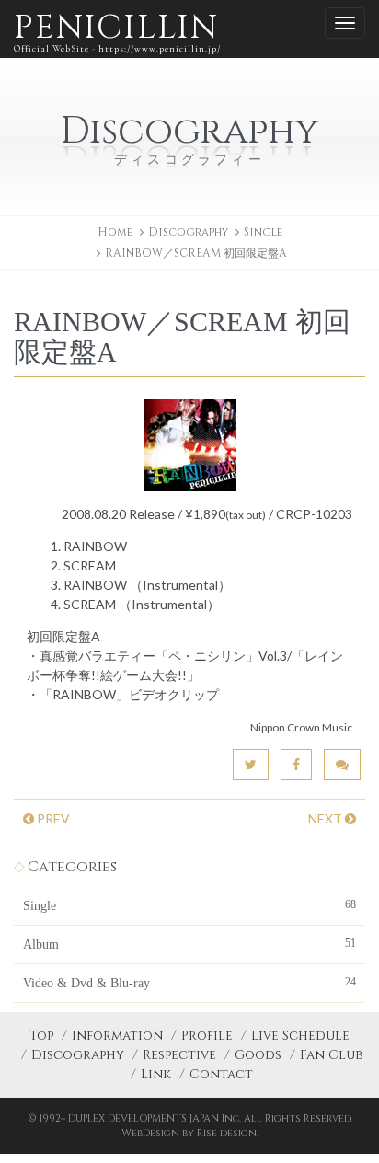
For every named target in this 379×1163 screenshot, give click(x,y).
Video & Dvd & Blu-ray (189, 982)
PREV (52, 818)
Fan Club (331, 1055)
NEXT (326, 818)
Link (156, 1074)
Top (41, 1035)
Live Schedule (300, 1035)
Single (263, 232)
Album (189, 944)
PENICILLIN (117, 30)
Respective (179, 1055)
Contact (221, 1074)
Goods (258, 1055)
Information (117, 1035)
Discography (77, 1055)
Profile (207, 1035)
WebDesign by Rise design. (189, 1133)
